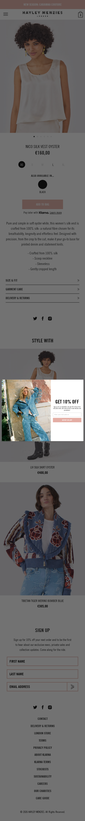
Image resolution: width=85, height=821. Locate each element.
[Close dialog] (3, 381)
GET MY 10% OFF (67, 420)
